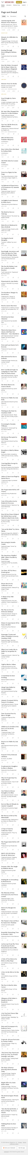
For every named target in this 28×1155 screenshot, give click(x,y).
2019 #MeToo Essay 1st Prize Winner (9, 989)
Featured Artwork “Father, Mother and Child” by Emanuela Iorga (10, 1031)
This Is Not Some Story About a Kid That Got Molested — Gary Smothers (10, 332)
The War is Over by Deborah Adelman (7, 611)
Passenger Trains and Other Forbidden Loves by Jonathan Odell (9, 636)
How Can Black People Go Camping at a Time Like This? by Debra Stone (9, 371)
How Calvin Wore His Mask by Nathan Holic (10, 150)
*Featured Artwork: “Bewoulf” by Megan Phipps (10, 588)
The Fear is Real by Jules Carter (9, 986)
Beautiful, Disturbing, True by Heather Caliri (10, 933)
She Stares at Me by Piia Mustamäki (9, 816)
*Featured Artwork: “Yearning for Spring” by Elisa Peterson (10, 1100)
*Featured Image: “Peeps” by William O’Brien (9, 1044)
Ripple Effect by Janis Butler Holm (8, 1083)
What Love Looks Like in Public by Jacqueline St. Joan (9, 651)
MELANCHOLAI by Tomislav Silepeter (7, 138)
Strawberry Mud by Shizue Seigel (10, 451)
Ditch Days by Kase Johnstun (7, 318)
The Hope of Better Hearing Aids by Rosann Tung (9, 1069)
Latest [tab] (3, 16)
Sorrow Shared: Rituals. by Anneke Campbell (10, 805)
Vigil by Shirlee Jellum (8, 664)
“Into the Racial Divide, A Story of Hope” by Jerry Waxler (9, 1110)
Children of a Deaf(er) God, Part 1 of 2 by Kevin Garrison (10, 728)
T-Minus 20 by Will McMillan (7, 597)
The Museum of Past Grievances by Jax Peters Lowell (9, 894)
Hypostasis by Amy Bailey (9, 281)
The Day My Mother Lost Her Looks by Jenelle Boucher (9, 268)
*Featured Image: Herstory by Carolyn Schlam (9, 361)
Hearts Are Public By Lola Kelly (9, 399)
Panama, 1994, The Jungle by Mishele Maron (9, 867)
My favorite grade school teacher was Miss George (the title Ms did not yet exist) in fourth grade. (10, 468)
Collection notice (14, 1144)
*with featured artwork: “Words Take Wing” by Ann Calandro (9, 705)
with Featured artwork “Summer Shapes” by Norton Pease (9, 336)
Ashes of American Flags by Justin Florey (10, 477)
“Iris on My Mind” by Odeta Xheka (10, 530)
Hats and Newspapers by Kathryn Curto (9, 1027)
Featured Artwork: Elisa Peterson (10, 936)
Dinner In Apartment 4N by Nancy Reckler (10, 624)
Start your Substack (10, 1148)
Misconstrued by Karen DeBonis (9, 357)
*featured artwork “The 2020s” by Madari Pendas (10, 216)
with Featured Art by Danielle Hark (9, 321)
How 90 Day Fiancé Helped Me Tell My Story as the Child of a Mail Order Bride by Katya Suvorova (10, 516)
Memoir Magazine (12, 27)
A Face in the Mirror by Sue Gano (10, 973)
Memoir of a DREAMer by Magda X (9, 38)
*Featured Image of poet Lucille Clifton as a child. (9, 229)
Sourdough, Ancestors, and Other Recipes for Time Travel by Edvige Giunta (10, 253)
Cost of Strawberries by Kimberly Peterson (9, 502)
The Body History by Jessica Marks (7, 385)
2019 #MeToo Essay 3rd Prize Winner (9, 963)
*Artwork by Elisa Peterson (8, 627)
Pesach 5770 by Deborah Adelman (9, 755)
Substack (6, 1151)
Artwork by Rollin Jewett (7, 925)
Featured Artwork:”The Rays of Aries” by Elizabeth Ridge (9, 1128)
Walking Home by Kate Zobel (8, 1125)
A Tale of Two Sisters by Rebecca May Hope (9, 960)
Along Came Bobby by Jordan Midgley (8, 688)
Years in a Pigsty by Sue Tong (9, 173)
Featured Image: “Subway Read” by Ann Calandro (9, 1059)
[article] (14, 25)
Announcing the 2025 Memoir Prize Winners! (9, 21)
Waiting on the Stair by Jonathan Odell (8, 412)
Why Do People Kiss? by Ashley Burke (9, 779)
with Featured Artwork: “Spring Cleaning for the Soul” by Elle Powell (9, 376)
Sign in (24, 2)
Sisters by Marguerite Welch (8, 908)
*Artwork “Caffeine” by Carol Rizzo (8, 242)
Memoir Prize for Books (9, 84)
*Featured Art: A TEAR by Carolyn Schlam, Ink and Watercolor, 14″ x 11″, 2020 (10, 308)
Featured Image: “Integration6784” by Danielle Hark (9, 562)
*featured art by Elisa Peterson (9, 204)
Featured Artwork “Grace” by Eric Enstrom (10, 1004)
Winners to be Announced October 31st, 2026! (8, 86)
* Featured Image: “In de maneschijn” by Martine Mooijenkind (7, 733)
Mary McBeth (11, 105)
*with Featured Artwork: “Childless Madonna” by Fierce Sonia (9, 116)
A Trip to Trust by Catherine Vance (7, 829)
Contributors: (4, 141)
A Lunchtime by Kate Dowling (8, 676)
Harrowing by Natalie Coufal (8, 543)
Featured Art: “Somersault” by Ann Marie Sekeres (9, 428)
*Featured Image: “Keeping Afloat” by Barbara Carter (8, 1074)
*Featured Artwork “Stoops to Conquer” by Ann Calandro (9, 614)
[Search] (25, 16)
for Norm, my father (6, 758)
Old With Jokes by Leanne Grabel (9, 162)
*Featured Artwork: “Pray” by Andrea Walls (9, 833)
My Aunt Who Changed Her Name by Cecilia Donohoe (10, 112)
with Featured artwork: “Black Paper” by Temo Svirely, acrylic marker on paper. (9, 415)
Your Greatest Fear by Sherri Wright (8, 714)
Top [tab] (8, 16)
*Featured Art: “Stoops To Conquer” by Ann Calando (8, 297)
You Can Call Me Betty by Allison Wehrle (9, 125)
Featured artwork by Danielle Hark (9, 56)
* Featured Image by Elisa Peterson (8, 718)
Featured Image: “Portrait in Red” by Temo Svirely (10, 520)
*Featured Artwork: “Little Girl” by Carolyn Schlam (10, 656)
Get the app (22, 1148)
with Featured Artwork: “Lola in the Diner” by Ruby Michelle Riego (9, 795)
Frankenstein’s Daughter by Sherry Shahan (9, 767)
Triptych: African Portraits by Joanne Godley (10, 1040)
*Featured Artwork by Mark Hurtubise (8, 884)
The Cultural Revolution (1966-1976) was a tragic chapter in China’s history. (9, 177)
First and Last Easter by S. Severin (10, 346)
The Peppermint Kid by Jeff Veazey (10, 490)
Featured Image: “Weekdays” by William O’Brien (9, 1018)
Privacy (20, 1142)
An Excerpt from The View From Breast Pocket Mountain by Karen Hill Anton (10, 946)
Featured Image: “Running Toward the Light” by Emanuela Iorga (9, 641)
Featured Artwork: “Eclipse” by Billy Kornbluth (9, 1115)
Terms (24, 1142)
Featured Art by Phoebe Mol (8, 493)
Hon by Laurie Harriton (9, 306)
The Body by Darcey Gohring (7, 213)
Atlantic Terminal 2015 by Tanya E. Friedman (9, 701)
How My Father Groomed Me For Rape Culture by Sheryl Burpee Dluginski (9, 67)
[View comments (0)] (8, 46)
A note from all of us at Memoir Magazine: (9, 950)
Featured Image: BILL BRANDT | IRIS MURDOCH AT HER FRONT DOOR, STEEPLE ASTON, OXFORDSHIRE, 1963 (10, 533)
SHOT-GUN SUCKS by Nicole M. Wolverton (8, 854)
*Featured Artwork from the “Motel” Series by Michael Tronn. (10, 575)
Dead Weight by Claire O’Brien (8, 99)
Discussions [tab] (13, 16)
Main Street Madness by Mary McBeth (9, 226)
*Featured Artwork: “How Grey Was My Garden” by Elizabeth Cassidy (9, 912)
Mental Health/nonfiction (8, 679)
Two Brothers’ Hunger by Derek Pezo (9, 293)
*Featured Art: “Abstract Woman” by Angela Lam (10, 129)
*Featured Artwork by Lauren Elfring (9, 389)
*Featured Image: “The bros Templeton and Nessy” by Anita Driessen (9, 1087)
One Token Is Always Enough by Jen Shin (8, 792)
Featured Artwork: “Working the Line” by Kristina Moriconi (9, 257)
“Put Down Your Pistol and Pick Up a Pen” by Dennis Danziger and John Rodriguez (10, 1054)
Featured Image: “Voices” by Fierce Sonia (8, 547)
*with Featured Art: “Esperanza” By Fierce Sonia (9, 272)
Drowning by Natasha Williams (8, 425)
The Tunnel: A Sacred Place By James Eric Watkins (10, 922)
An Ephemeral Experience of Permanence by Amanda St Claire (10, 187)
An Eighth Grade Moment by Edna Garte (9, 201)
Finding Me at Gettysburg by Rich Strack (9, 880)
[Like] (2, 121)
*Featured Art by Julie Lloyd (8, 349)
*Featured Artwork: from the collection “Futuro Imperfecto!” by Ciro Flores (10, 601)
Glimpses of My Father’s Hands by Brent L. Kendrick (9, 1000)
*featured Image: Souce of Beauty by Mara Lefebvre (8, 192)
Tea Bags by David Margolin (7, 239)
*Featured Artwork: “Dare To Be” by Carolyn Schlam (10, 782)
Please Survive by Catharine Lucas (7, 584)
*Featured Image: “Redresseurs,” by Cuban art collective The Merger (10, 820)
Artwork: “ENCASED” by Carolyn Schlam (9, 284)
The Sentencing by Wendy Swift (9, 1096)
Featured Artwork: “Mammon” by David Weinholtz (10, 505)
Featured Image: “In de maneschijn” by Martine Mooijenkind (7, 899)
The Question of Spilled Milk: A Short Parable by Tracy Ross (9, 557)
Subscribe (19, 2)
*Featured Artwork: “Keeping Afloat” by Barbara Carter (9, 858)
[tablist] (9, 16)
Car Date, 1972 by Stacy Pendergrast (8, 571)
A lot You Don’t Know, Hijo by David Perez (9, 1014)
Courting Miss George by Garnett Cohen (9, 464)
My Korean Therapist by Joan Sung (9, 438)
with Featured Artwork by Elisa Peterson (9, 402)
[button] (2, 5)
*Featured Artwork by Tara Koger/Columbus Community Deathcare (9, 667)
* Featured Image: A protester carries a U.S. (9, 481)
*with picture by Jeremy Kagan (9, 808)
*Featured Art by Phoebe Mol (9, 846)
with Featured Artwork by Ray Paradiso (9, 691)
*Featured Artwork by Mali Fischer (8, 871)
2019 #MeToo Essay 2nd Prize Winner (9, 976)
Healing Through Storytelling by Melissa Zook (8, 52)
